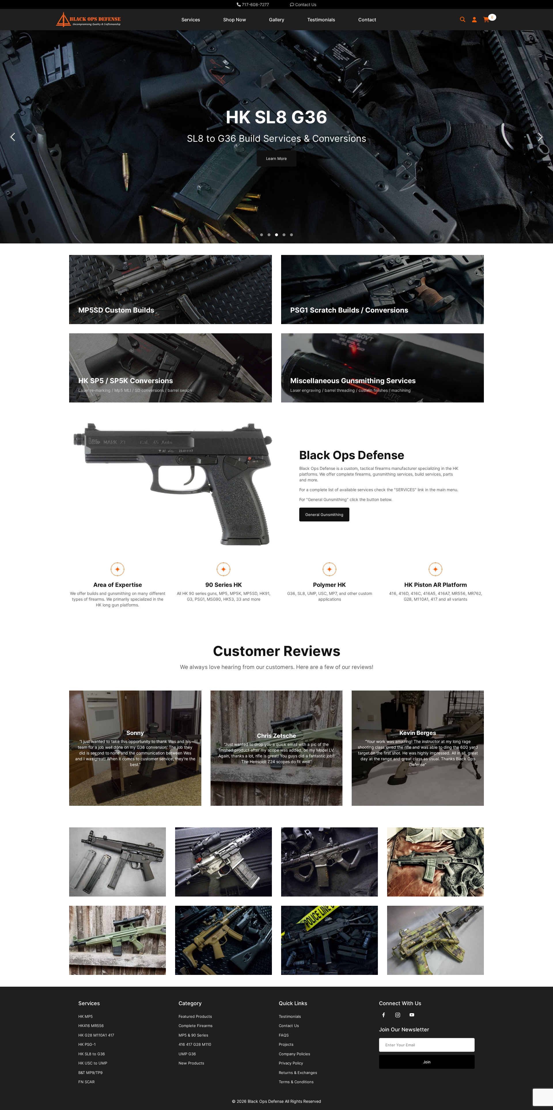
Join (427, 1062)
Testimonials (290, 1016)
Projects (286, 1044)
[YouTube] (411, 1015)
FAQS (284, 1035)
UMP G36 (187, 1054)
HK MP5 (85, 1016)
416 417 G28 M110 (195, 1044)
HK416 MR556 (91, 1025)
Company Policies (294, 1054)
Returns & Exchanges (298, 1072)
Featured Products (195, 1016)
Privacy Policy (291, 1063)
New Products (191, 1063)
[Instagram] (398, 1015)
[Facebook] (383, 1015)
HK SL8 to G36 (91, 1054)
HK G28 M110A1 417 (96, 1035)
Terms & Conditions (296, 1081)
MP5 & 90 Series (193, 1035)
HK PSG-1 (87, 1044)
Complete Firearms (196, 1025)
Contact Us (305, 4)
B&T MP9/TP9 (90, 1072)
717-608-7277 (255, 4)
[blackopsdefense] (88, 19)
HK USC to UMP (92, 1063)
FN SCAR (86, 1081)
